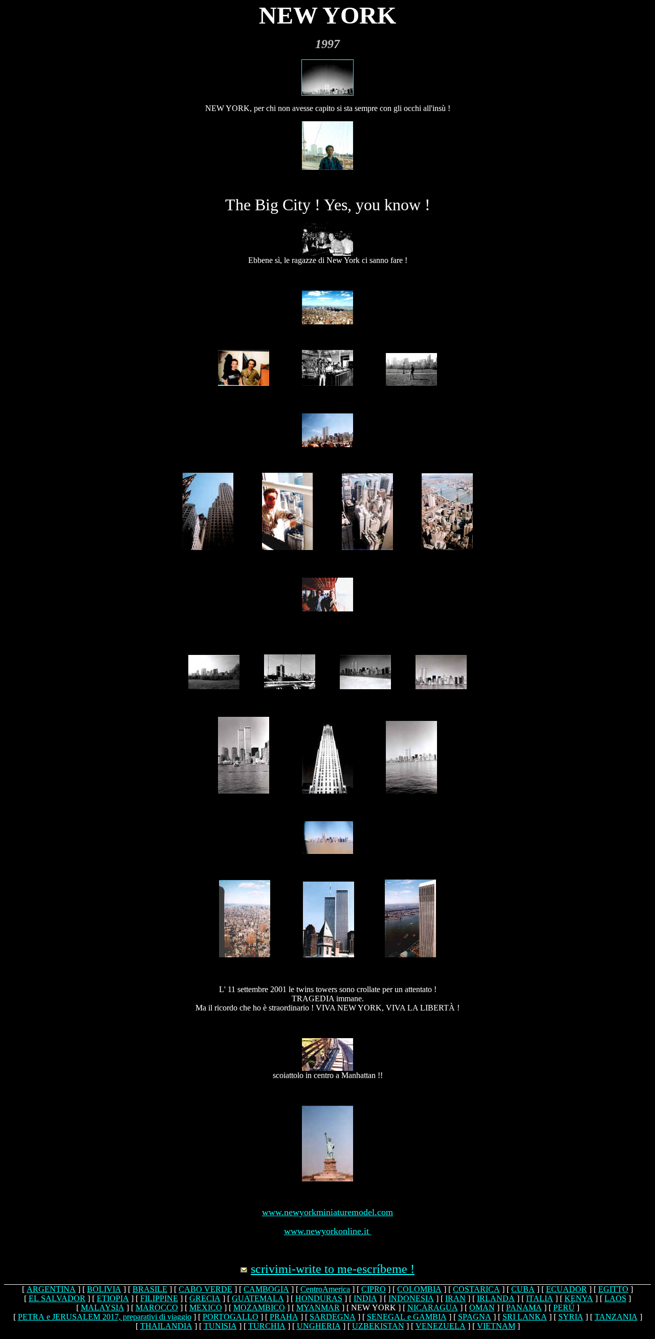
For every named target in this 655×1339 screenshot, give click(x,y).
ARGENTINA (51, 1289)
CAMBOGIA (266, 1289)
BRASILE (150, 1289)
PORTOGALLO (230, 1316)
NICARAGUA (432, 1307)
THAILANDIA (166, 1326)
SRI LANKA (525, 1316)
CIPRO (373, 1289)
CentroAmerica (325, 1289)
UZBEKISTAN (378, 1326)
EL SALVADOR (57, 1298)
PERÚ (564, 1307)
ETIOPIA (113, 1298)
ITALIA (539, 1298)
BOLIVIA (104, 1289)
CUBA (523, 1289)
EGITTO (613, 1289)
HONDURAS (318, 1298)
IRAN (455, 1298)
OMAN (482, 1307)
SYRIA (570, 1316)
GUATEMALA (258, 1298)
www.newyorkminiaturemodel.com (327, 1212)
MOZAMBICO (259, 1307)
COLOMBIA (419, 1289)
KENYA (578, 1298)
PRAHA (284, 1316)
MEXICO (205, 1307)
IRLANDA (496, 1298)
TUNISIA (220, 1326)
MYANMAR (318, 1307)
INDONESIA (411, 1298)
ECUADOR (566, 1289)
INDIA (365, 1298)
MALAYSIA (102, 1307)
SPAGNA (474, 1316)
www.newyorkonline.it (328, 1231)
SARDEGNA (333, 1316)
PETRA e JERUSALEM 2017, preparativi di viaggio (104, 1316)
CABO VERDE (205, 1289)
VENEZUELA (441, 1326)
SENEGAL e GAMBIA (407, 1316)
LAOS (615, 1298)
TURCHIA (267, 1326)
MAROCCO (157, 1307)
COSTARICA (476, 1289)
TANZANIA (616, 1316)
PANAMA (524, 1307)
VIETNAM (496, 1326)
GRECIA (205, 1298)
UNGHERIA (319, 1326)
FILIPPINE (159, 1298)
